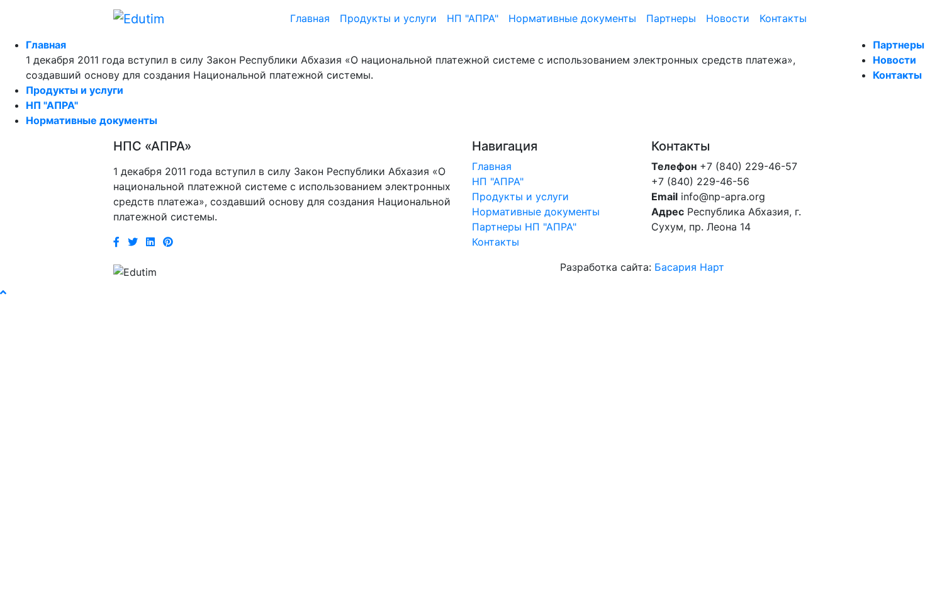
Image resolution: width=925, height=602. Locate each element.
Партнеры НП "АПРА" (524, 226)
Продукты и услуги (388, 18)
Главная (310, 18)
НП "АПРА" (472, 18)
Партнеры (671, 18)
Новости (727, 18)
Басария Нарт (689, 267)
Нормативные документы (572, 18)
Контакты (783, 18)
